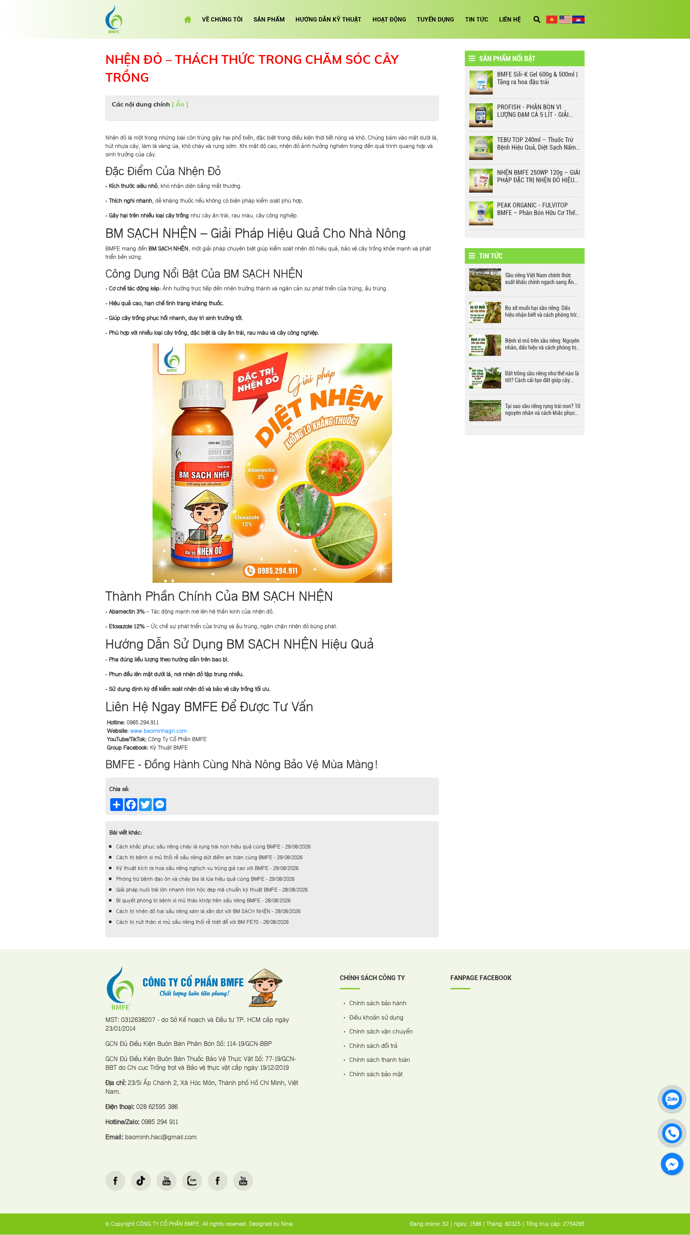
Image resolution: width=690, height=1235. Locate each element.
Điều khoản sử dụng (376, 1018)
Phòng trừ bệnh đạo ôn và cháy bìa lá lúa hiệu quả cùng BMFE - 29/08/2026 (205, 879)
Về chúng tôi (222, 19)
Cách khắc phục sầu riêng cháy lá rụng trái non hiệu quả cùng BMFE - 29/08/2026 (213, 847)
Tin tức (476, 19)
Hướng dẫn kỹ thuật (328, 19)
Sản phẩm (269, 19)
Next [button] (591, 152)
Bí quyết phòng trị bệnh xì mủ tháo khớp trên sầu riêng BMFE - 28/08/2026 (203, 901)
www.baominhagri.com (158, 731)
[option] (525, 84)
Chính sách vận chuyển (381, 1032)
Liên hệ (510, 19)
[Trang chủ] (187, 20)
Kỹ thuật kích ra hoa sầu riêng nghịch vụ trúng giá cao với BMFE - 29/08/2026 (207, 868)
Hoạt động (389, 19)
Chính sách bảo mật (375, 1074)
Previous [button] (459, 152)
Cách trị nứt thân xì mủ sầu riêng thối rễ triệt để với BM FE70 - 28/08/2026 (202, 922)
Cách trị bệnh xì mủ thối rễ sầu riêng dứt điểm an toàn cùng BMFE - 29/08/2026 (209, 857)
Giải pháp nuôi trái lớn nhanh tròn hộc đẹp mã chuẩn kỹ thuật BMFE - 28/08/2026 (212, 890)
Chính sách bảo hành (377, 1003)
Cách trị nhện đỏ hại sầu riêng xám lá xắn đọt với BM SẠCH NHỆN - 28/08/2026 (208, 911)
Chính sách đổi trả (373, 1046)
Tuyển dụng (435, 19)
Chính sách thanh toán (379, 1060)
